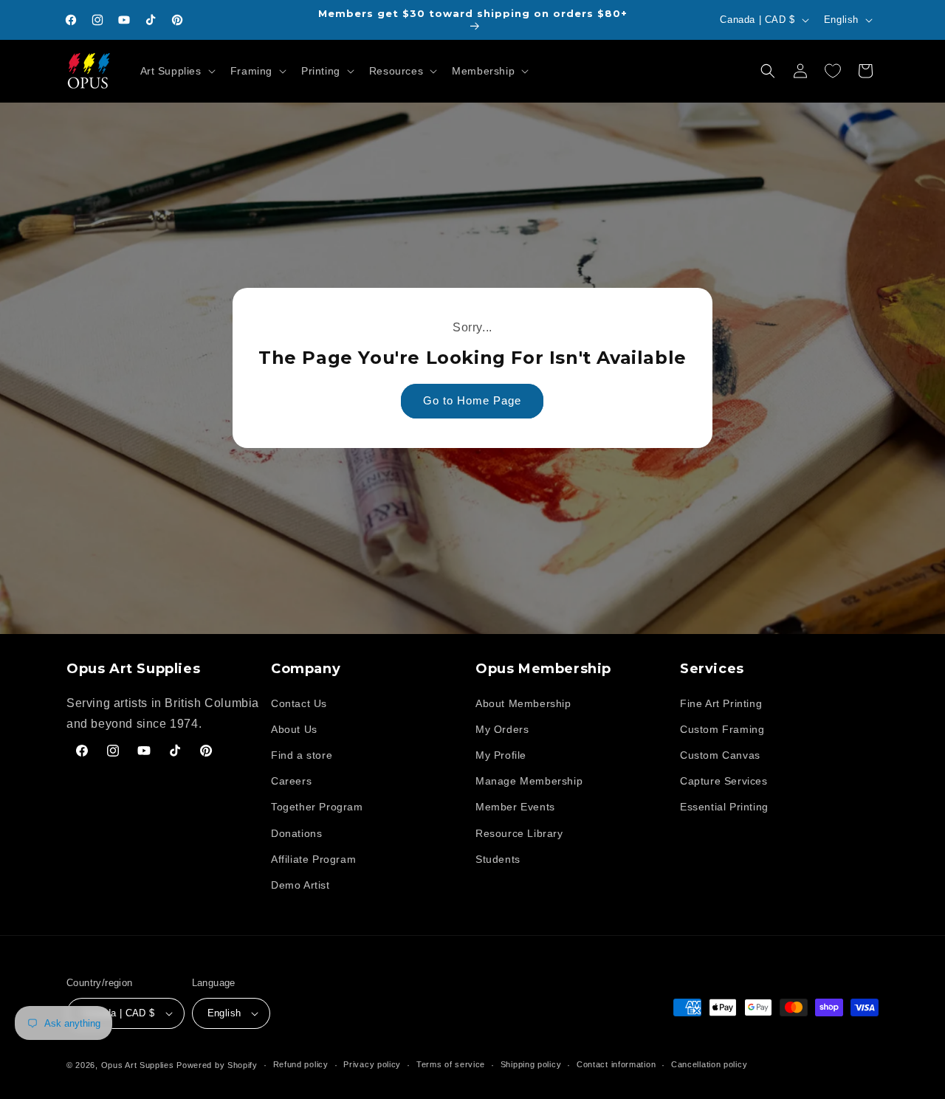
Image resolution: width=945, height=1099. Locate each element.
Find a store (301, 755)
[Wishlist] (833, 71)
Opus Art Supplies (137, 1065)
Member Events (515, 807)
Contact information (616, 1064)
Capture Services (724, 781)
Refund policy (301, 1064)
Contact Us (299, 703)
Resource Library (519, 833)
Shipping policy (531, 1064)
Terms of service (450, 1064)
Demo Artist (300, 885)
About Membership (523, 703)
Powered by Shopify (217, 1065)
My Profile (500, 755)
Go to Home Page (473, 401)
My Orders (502, 729)
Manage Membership (529, 781)
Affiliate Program (313, 859)
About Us (294, 729)
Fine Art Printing (721, 703)
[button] (176, 70)
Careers (291, 781)
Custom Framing (722, 729)
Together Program (317, 807)
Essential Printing (724, 807)
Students (497, 859)
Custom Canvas (720, 755)
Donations (296, 833)
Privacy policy (372, 1064)
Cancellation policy (709, 1064)
